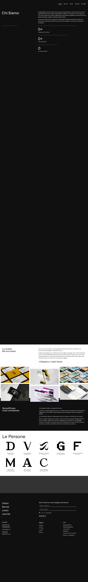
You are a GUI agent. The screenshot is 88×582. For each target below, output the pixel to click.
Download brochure (67, 524)
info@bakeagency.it (6, 529)
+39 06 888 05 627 (6, 527)
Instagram (41, 525)
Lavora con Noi (66, 529)
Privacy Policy (49, 512)
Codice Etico (65, 531)
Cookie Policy (5, 532)
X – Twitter (41, 528)
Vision (60, 4)
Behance (41, 532)
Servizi (66, 4)
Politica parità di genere (68, 526)
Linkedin (41, 530)
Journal (77, 4)
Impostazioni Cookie (6, 534)
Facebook (41, 526)
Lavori (71, 4)
